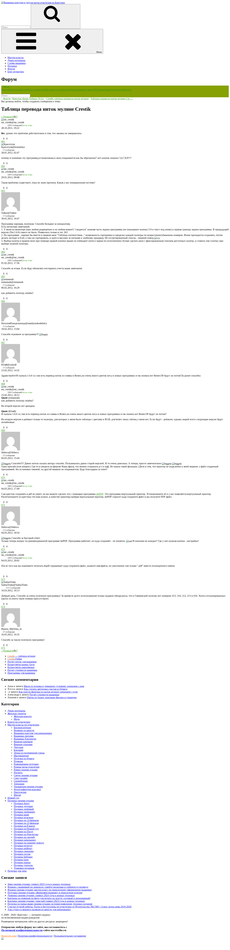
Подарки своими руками (21, 800)
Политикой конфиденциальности (22, 930)
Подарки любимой (24, 809)
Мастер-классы (16, 57)
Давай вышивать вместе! (82, 89)
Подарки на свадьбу (24, 837)
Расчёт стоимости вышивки (44, 694)
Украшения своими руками (28, 786)
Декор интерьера (16, 60)
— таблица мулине (21, 656)
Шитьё (17, 795)
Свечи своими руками (26, 775)
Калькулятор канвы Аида (21, 664)
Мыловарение (21, 755)
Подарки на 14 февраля (26, 820)
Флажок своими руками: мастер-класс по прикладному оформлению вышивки (50, 889)
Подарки (12, 66)
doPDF (99, 494)
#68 (3, 383)
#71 (3, 505)
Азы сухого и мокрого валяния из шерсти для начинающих (39, 909)
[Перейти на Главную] (33, 2)
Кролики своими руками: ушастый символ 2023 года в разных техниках (46, 901)
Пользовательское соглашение (70, 936)
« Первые (6, 116)
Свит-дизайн (21, 778)
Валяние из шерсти (24, 730)
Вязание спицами (23, 744)
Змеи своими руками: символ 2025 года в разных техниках (39, 884)
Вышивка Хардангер (25, 738)
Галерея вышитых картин (109, 89)
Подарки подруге (23, 845)
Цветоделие (20, 792)
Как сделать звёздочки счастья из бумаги (45, 689)
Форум (11, 68)
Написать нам (8, 936)
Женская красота (23, 716)
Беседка (127, 89)
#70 (3, 477)
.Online (15, 659)
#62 (3, 166)
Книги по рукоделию (19, 722)
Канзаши (18, 750)
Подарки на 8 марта (24, 826)
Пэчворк (18, 761)
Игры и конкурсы (36, 89)
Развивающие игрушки (26, 764)
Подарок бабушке (23, 857)
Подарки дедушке (23, 806)
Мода (17, 719)
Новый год (13, 798)
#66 (3, 301)
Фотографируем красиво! (27, 789)
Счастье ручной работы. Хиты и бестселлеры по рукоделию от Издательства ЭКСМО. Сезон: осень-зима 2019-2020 (69, 906)
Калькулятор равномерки (21, 667)
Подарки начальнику (25, 840)
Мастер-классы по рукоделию (23, 724)
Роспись (18, 772)
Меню (99, 52)
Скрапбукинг (21, 781)
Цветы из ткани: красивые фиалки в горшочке (52, 697)
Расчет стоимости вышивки (22, 670)
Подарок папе (21, 859)
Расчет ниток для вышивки (22, 661)
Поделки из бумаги (24, 758)
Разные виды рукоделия (26, 767)
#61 (3, 141)
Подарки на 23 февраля (26, 823)
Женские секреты (17, 713)
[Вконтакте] (2, 939)
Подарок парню (22, 862)
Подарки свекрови (24, 851)
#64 (3, 251)
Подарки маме (21, 814)
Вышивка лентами (24, 736)
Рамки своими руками (26, 769)
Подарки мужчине (23, 817)
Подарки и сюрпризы (57, 89)
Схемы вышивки (17, 63)
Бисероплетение (22, 727)
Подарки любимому (24, 812)
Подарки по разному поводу (29, 842)
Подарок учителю (23, 865)
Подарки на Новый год (26, 828)
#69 (3, 430)
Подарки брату (22, 803)
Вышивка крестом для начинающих (33, 733)
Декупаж (18, 747)
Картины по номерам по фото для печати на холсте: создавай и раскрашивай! (49, 898)
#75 (3, 648)
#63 (3, 190)
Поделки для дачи (17, 871)
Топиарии (19, 783)
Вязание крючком (23, 741)
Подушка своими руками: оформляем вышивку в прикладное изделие (45, 892)
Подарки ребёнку (23, 848)
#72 (3, 549)
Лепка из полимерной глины (29, 753)
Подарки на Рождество (26, 834)
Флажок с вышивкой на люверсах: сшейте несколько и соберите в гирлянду (48, 887)
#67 (3, 342)
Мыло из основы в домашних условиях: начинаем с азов (54, 686)
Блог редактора (16, 71)
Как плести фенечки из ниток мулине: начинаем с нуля (48, 691)
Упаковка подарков (24, 868)
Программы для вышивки (21, 673)
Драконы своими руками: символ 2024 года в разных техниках (41, 895)
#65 (3, 276)
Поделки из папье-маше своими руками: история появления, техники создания (50, 904)
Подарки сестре (22, 854)
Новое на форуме (18, 89)
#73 (3, 579)
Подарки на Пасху (23, 831)
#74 (3, 606)
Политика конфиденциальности (35, 936)
